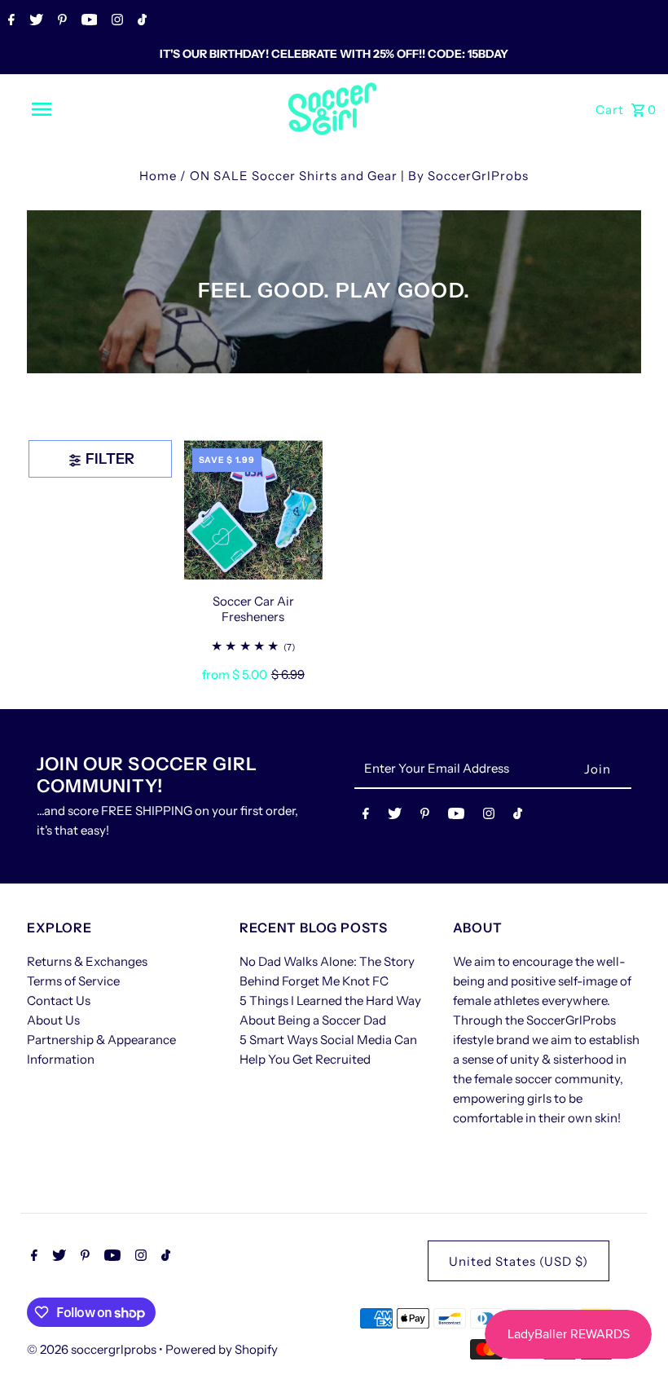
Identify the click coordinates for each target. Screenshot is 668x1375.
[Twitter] (34, 21)
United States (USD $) (518, 1261)
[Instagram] (115, 21)
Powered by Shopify (221, 1349)
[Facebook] (9, 21)
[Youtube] (87, 21)
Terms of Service (73, 981)
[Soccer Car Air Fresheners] (253, 510)
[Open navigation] (76, 109)
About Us (53, 1020)
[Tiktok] (140, 21)
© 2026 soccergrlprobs (93, 1349)
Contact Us (58, 1000)
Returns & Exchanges (87, 961)
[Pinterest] (60, 21)
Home (158, 175)
